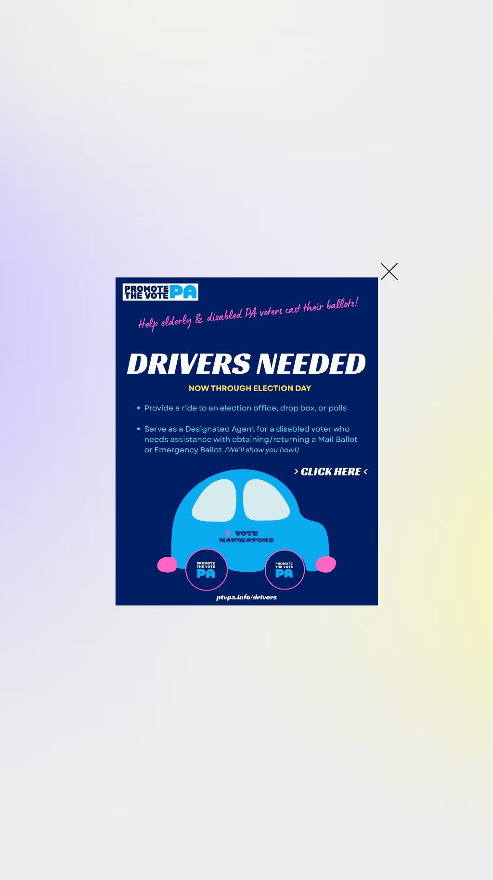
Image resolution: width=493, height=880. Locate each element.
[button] (389, 271)
